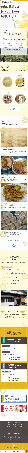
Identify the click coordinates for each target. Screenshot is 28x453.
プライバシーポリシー (14, 439)
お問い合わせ (14, 428)
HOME (9, 422)
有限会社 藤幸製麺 (11, 447)
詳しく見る (13, 109)
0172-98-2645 (13, 451)
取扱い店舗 (11, 424)
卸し (19, 424)
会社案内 (20, 426)
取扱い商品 (17, 422)
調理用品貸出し (10, 426)
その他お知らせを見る (13, 240)
